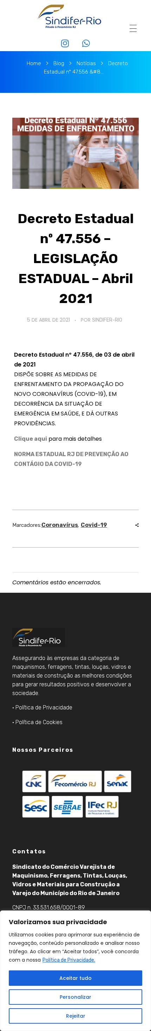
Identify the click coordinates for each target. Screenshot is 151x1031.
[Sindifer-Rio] (69, 16)
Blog (58, 63)
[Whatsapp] (86, 43)
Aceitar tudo (75, 978)
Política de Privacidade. (68, 960)
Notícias (86, 63)
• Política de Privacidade (42, 707)
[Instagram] (65, 43)
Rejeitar (75, 1015)
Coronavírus (59, 525)
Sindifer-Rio (107, 320)
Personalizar (75, 997)
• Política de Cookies (37, 722)
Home (34, 63)
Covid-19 (94, 525)
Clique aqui (30, 438)
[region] (75, 970)
